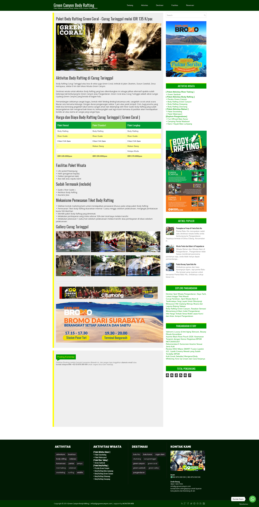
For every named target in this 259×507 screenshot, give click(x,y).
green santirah (139, 468)
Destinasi (159, 5)
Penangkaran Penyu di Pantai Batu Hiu (189, 228)
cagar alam (159, 454)
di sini (193, 491)
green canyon (139, 463)
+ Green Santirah (173, 94)
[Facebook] (188, 503)
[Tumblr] (197, 503)
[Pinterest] (194, 503)
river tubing (61, 468)
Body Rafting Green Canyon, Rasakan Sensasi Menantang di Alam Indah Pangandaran (186, 310)
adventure (60, 454)
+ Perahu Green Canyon (176, 99)
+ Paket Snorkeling (174, 111)
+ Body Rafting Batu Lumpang (103, 470)
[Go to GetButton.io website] (243, 504)
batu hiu (136, 454)
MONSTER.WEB (128, 503)
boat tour (72, 454)
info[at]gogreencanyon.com (101, 503)
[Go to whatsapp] (252, 499)
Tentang (130, 5)
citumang (137, 459)
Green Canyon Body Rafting (74, 5)
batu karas (147, 454)
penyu (79, 463)
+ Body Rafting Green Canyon (179, 102)
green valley (154, 468)
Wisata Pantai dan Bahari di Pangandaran (190, 246)
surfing (71, 472)
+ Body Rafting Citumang (176, 107)
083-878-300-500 (193, 477)
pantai (71, 463)
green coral (152, 463)
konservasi (60, 463)
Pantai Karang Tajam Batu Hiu (186, 264)
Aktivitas (144, 5)
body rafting (61, 459)
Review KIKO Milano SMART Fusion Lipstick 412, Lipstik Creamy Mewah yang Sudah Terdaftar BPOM (185, 351)
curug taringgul (150, 459)
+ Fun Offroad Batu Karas (177, 119)
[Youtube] (200, 503)
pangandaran (139, 472)
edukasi (72, 459)
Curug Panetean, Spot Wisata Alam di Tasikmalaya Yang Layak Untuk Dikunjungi (184, 300)
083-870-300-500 (179, 477)
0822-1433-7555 (177, 484)
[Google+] (185, 503)
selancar (72, 468)
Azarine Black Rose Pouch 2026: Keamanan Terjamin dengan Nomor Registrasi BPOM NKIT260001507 (185, 339)
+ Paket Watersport (174, 114)
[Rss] (182, 503)
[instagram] (203, 503)
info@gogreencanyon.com (181, 486)
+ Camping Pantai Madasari (178, 121)
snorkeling (60, 472)
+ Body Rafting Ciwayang (176, 104)
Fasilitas (174, 5)
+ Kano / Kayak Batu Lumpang (179, 124)
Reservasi (190, 5)
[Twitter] (191, 503)
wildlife (80, 472)
